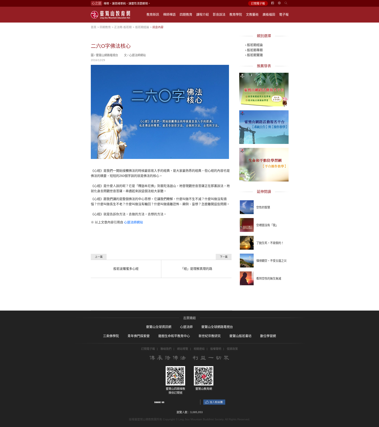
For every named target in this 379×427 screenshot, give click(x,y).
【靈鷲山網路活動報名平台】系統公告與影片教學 (264, 126)
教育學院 (235, 14)
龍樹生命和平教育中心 (174, 336)
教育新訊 (152, 14)
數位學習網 (268, 336)
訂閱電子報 (258, 3)
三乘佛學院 (111, 336)
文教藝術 (252, 14)
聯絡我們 (166, 348)
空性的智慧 (263, 207)
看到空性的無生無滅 (268, 278)
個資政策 (232, 348)
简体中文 (281, 5)
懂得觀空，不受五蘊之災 (271, 260)
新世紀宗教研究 (210, 336)
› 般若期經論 (254, 45)
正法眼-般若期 (123, 27)
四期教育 (186, 14)
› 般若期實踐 (254, 55)
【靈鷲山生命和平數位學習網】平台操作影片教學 (264, 164)
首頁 (93, 27)
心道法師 (186, 327)
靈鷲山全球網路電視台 (217, 327)
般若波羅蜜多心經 (126, 268)
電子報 (284, 14)
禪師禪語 (169, 14)
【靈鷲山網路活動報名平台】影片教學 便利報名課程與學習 (264, 89)
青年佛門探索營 (139, 336)
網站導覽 (182, 348)
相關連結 (199, 348)
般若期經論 (142, 27)
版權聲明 (215, 348)
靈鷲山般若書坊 (240, 336)
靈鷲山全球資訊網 (158, 327)
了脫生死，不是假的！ (270, 243)
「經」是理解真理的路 (196, 268)
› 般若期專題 (254, 50)
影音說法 (219, 14)
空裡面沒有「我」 (267, 225)
